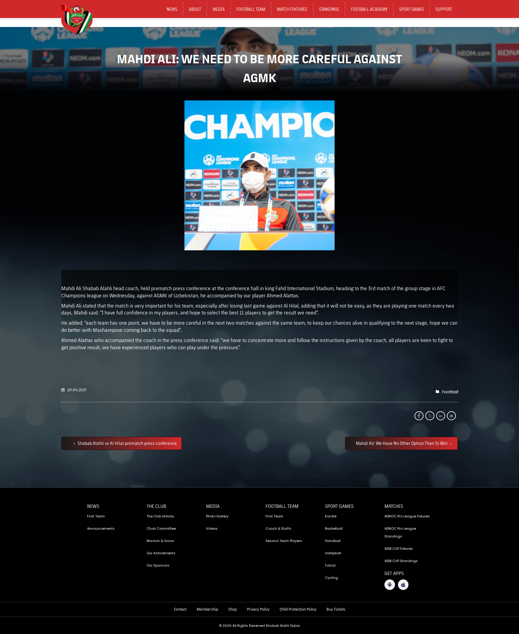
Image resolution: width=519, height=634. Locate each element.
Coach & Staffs (278, 528)
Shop (232, 609)
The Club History (160, 516)
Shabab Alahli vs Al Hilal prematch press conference (127, 443)
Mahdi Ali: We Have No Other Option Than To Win (402, 443)
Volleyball (333, 553)
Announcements (101, 528)
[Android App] (389, 584)
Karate (330, 516)
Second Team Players (284, 540)
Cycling (331, 577)
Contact (180, 609)
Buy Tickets (335, 609)
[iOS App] (403, 584)
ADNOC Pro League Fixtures (407, 516)
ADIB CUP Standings (401, 560)
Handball (333, 540)
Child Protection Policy (298, 609)
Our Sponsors (158, 565)
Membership (207, 609)
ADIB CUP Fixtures (398, 548)
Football (450, 392)
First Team (96, 516)
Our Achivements (161, 553)
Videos (212, 528)
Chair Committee (161, 528)
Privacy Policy (258, 609)
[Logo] (80, 18)
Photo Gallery (217, 516)
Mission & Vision (160, 540)
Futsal (330, 565)
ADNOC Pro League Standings (400, 532)
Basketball (334, 528)
